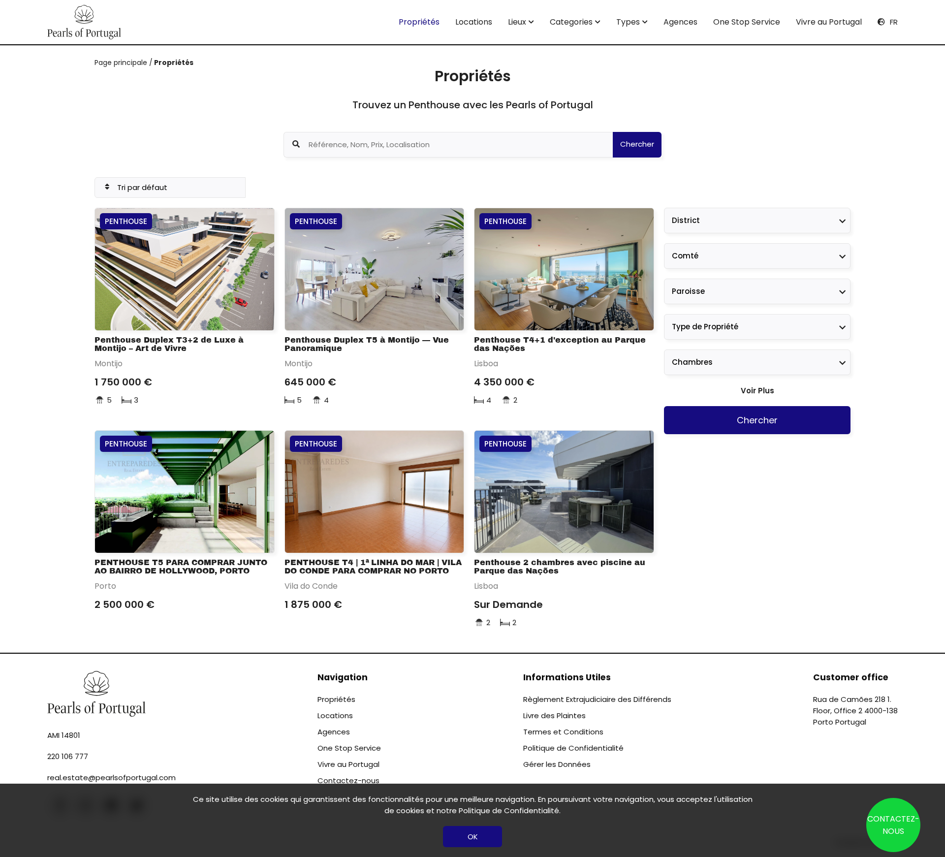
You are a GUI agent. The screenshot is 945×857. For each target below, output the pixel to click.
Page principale (121, 62)
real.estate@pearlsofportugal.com (111, 777)
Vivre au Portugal (829, 22)
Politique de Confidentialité (573, 748)
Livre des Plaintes (554, 715)
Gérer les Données (557, 764)
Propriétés (419, 22)
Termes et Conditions (563, 732)
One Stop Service (746, 22)
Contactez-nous (348, 780)
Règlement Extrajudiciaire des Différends (597, 699)
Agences (680, 22)
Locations (473, 22)
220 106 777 (67, 756)
